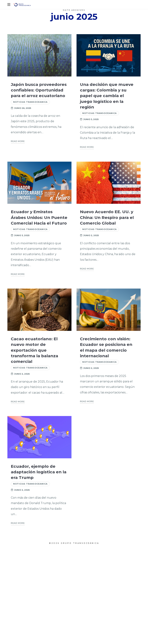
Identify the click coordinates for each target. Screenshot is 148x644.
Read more (18, 141)
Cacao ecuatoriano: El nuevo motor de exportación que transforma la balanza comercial (34, 350)
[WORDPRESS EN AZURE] (22, 4)
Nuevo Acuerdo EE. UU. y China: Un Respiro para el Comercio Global (107, 217)
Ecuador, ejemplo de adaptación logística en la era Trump (38, 472)
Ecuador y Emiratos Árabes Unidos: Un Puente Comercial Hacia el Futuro (39, 217)
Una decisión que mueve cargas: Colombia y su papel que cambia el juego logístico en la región (106, 96)
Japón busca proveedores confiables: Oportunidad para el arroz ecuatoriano (39, 90)
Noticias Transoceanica (30, 102)
